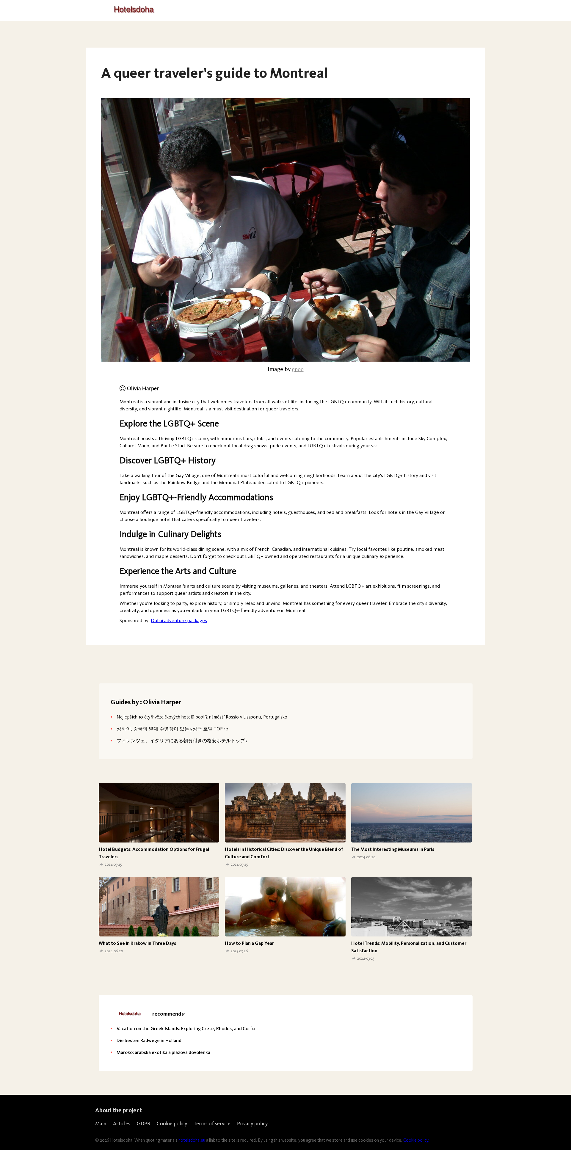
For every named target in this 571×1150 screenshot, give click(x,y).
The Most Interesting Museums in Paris (392, 849)
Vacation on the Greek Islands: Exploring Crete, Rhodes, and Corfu (186, 1028)
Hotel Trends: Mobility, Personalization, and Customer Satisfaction (408, 946)
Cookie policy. (416, 1140)
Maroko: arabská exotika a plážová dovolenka (163, 1052)
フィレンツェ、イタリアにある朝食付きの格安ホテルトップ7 (182, 740)
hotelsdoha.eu (191, 1140)
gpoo (298, 369)
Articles (121, 1123)
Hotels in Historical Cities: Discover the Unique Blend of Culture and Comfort (284, 852)
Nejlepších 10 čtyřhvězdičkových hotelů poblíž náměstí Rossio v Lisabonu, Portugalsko (202, 717)
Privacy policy (252, 1123)
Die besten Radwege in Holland (149, 1040)
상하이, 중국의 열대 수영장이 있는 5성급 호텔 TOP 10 (172, 729)
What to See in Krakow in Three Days (137, 943)
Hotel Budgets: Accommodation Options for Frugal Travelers (154, 852)
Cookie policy (172, 1123)
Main (100, 1123)
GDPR (143, 1123)
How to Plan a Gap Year (249, 943)
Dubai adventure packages (179, 620)
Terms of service (212, 1123)
